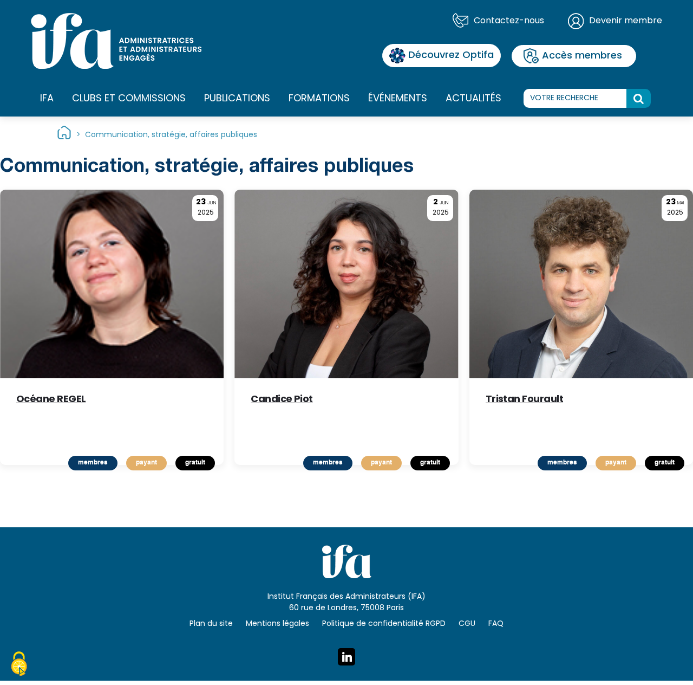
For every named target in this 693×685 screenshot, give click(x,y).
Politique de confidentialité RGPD (384, 624)
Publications (237, 99)
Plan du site (211, 624)
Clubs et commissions (129, 99)
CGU (467, 624)
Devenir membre (625, 21)
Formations (319, 99)
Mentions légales (277, 624)
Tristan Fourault (524, 401)
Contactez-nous (509, 21)
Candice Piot (282, 401)
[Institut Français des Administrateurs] (116, 41)
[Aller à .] (64, 135)
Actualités (473, 99)
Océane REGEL (51, 401)
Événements (397, 99)
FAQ (496, 624)
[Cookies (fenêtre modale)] (19, 665)
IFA (47, 99)
